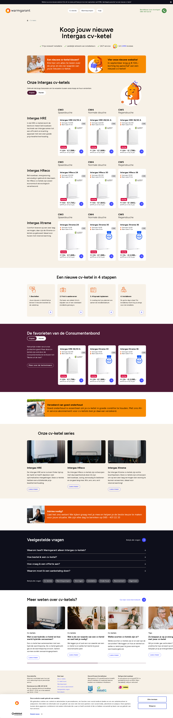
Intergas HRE (34, 467)
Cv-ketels (73, 11)
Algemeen (133, 581)
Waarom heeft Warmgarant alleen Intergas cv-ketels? (56, 550)
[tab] (32, 93)
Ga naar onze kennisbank (130, 600)
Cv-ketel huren (61, 681)
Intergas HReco (76, 467)
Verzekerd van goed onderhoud (65, 404)
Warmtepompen (87, 11)
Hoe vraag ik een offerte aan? (43, 563)
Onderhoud (104, 581)
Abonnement (119, 581)
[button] (41, 300)
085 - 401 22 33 (111, 517)
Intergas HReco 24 (69, 172)
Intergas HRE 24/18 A (70, 120)
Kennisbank (60, 692)
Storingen (79, 581)
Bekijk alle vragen (133, 540)
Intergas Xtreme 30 (99, 225)
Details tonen (35, 714)
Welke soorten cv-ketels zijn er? (123, 637)
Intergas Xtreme (117, 467)
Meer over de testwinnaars (40, 365)
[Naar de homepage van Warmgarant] (18, 10)
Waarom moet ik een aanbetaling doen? (48, 570)
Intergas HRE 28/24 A (100, 120)
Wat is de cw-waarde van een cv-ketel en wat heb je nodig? (85, 638)
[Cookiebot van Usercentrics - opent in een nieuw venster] (17, 714)
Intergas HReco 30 (99, 172)
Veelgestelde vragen (63, 689)
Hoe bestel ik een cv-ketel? (42, 557)
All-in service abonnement (65, 686)
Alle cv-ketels (61, 679)
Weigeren (152, 706)
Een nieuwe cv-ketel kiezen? (63, 59)
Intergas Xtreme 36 (129, 225)
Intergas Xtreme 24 (69, 225)
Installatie (91, 581)
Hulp (100, 11)
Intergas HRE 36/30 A (130, 120)
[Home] (27, 21)
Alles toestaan (152, 699)
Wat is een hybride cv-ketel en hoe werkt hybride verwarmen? (43, 638)
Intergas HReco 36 (129, 172)
